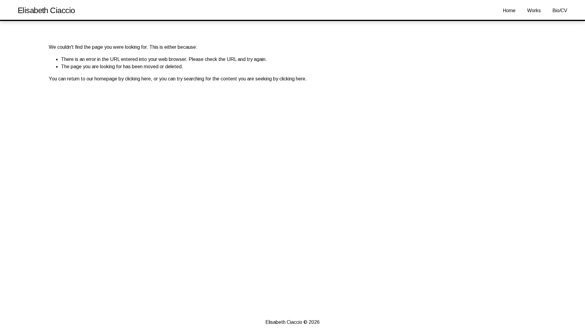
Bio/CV (559, 10)
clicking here (138, 78)
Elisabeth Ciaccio (46, 10)
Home (509, 10)
